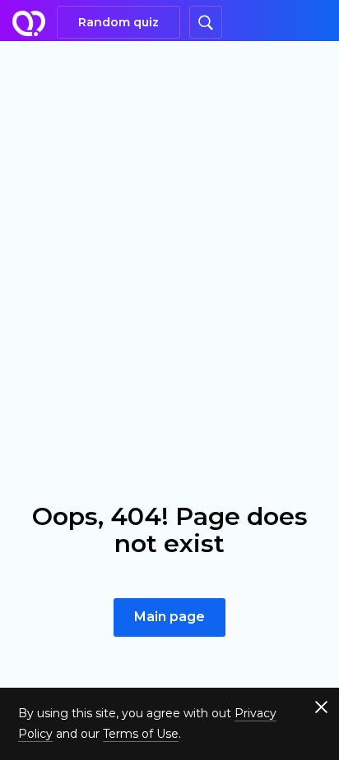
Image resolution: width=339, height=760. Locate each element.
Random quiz (118, 22)
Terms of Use (141, 733)
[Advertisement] (169, 218)
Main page (169, 616)
